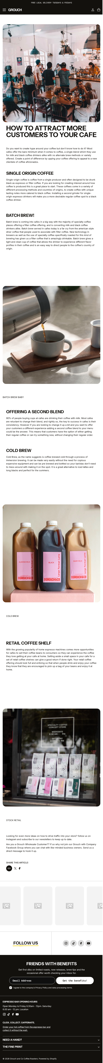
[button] (4, 10)
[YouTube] (17, 1014)
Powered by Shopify (48, 1059)
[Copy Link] (8, 860)
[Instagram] (4, 1014)
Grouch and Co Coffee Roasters (24, 1059)
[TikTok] (8, 1014)
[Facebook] (12, 1014)
